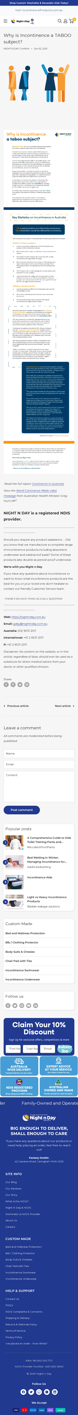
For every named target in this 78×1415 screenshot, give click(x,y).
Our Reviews (13, 1188)
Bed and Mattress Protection (25, 933)
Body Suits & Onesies (20, 951)
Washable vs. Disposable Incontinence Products (39, 2)
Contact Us (12, 1298)
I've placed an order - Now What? (26, 1343)
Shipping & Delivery (17, 1318)
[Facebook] (23, 1392)
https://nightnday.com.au (28, 617)
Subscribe (65, 1049)
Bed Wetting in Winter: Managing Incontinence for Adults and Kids (46, 860)
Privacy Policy (13, 1337)
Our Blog (11, 1182)
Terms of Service (15, 1330)
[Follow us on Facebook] (8, 1005)
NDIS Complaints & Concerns (23, 1311)
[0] (71, 21)
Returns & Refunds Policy (21, 1324)
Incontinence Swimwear (22, 970)
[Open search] (60, 21)
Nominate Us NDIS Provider (22, 1214)
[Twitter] (31, 1392)
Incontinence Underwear (22, 979)
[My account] (65, 21)
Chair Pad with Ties (18, 961)
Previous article (18, 706)
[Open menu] (5, 21)
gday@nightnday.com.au (30, 623)
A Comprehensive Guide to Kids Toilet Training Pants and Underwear (49, 840)
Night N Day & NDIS (18, 1207)
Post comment (22, 810)
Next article (63, 706)
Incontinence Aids (39, 877)
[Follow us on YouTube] (28, 1005)
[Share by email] (26, 684)
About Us (11, 1220)
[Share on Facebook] (6, 684)
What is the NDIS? (17, 1201)
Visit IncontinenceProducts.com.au (39, 10)
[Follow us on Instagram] (21, 1005)
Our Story (11, 1194)
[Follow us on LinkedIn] (35, 1005)
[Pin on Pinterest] (13, 684)
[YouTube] (47, 1392)
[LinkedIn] (55, 1392)
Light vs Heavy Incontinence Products (47, 899)
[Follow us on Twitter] (14, 1005)
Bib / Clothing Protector (21, 942)
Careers (10, 1226)
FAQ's (9, 1305)
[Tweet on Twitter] (19, 684)
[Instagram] (39, 1392)
